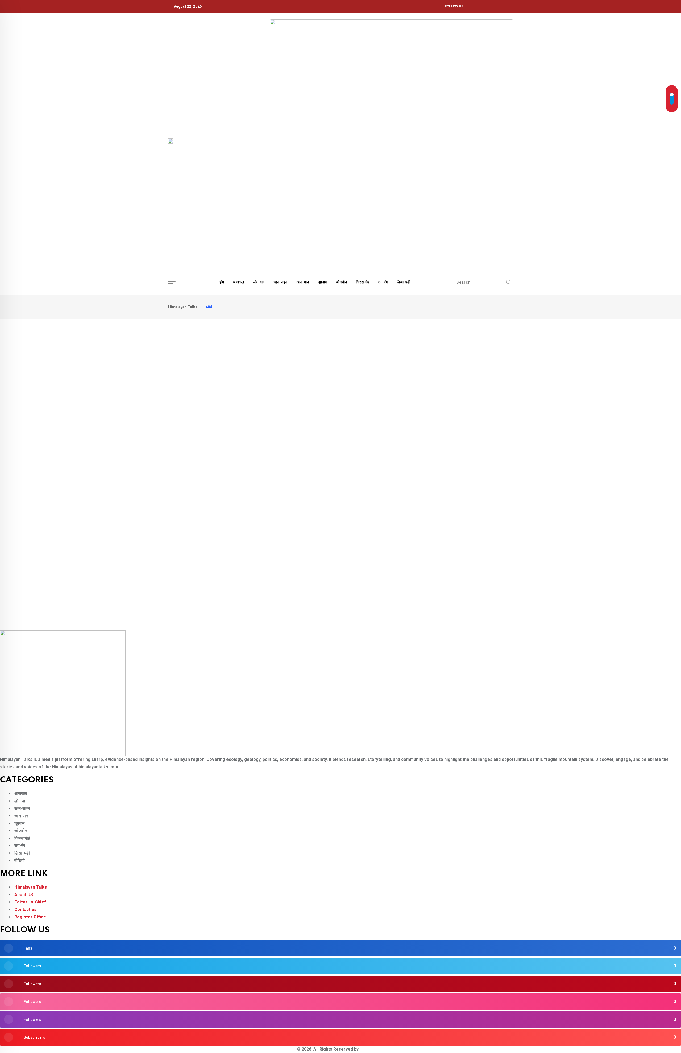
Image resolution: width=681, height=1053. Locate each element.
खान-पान (302, 282)
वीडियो (19, 860)
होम (221, 282)
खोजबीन (341, 282)
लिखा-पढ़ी (403, 282)
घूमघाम (322, 282)
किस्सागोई (362, 282)
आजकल (238, 282)
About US (23, 894)
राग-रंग (383, 282)
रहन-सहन (280, 282)
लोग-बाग (258, 282)
